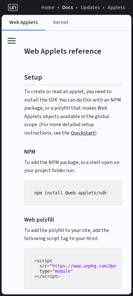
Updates (90, 7)
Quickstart (83, 133)
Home (48, 7)
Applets (116, 7)
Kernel (60, 22)
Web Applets (23, 22)
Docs (67, 7)
